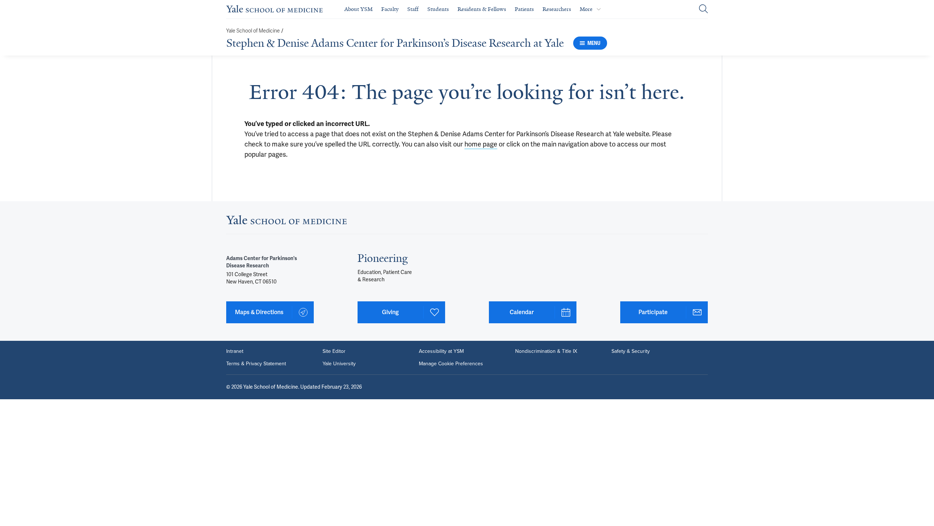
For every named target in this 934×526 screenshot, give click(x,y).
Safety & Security (630, 351)
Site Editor (334, 351)
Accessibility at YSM (441, 351)
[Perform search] (703, 9)
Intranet (234, 351)
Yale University (339, 364)
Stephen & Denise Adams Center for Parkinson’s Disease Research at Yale (395, 43)
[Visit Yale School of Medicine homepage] (286, 222)
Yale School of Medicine (253, 31)
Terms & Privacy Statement (256, 364)
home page (480, 144)
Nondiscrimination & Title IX (546, 351)
